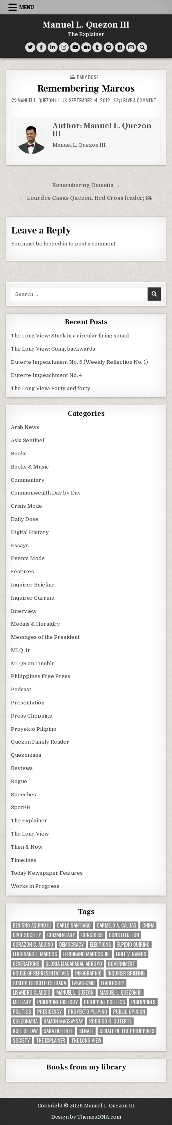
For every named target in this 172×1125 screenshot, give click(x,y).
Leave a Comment (138, 100)
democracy (71, 944)
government (121, 963)
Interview (23, 611)
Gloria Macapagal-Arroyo (74, 963)
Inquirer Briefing (33, 585)
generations (26, 963)
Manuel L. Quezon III (86, 24)
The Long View (30, 834)
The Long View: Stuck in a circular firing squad (70, 336)
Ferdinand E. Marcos (35, 954)
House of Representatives (41, 973)
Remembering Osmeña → (86, 185)
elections (100, 944)
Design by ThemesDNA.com (86, 1117)
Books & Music (30, 467)
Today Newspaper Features (47, 873)
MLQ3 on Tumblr (32, 663)
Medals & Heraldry (35, 624)
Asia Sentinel (27, 440)
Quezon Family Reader (40, 742)
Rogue (19, 781)
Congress (92, 935)
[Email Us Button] (131, 47)
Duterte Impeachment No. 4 (46, 375)
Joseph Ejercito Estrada (39, 983)
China (148, 925)
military (22, 1002)
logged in (55, 244)
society (21, 1040)
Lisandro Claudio (31, 992)
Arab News (25, 427)
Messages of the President (45, 637)
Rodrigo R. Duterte (110, 1021)
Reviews (22, 768)
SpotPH (21, 807)
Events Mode (28, 558)
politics (22, 1011)
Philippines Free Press (40, 676)
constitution (124, 935)
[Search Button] (142, 47)
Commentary (27, 480)
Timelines (23, 860)
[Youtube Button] (75, 47)
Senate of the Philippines (127, 1031)
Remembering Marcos (86, 88)
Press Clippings (31, 716)
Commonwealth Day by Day (46, 493)
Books (19, 454)
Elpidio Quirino (133, 944)
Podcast (21, 689)
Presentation (27, 703)
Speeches (23, 795)
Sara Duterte (58, 1031)
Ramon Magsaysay (63, 1021)
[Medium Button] (86, 47)
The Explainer (29, 821)
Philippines (143, 1002)
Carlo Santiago (74, 925)
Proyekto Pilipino (33, 729)
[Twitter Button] (30, 47)
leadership (112, 983)
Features (22, 571)
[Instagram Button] (64, 47)
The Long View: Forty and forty (50, 388)
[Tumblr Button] (97, 47)
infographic (88, 973)
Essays (20, 546)
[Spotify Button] (109, 47)
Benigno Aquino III (32, 925)
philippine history (57, 1002)
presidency (49, 1011)
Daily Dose (87, 77)
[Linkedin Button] (53, 47)
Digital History (30, 532)
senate (86, 1031)
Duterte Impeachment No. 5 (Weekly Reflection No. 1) (79, 362)
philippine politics (104, 1002)
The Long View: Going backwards (53, 349)
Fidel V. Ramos (131, 954)
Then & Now (26, 847)
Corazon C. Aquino (33, 944)
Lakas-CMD (83, 983)
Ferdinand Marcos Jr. (86, 954)
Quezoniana (26, 755)
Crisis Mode (26, 506)
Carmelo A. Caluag (116, 925)
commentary (61, 935)
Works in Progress (35, 886)
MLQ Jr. (21, 650)
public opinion (129, 1011)
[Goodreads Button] (120, 47)
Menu (26, 7)
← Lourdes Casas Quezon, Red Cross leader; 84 (86, 198)
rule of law (25, 1031)
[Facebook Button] (41, 47)
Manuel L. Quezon (75, 992)
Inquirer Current (33, 598)
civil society (27, 935)
